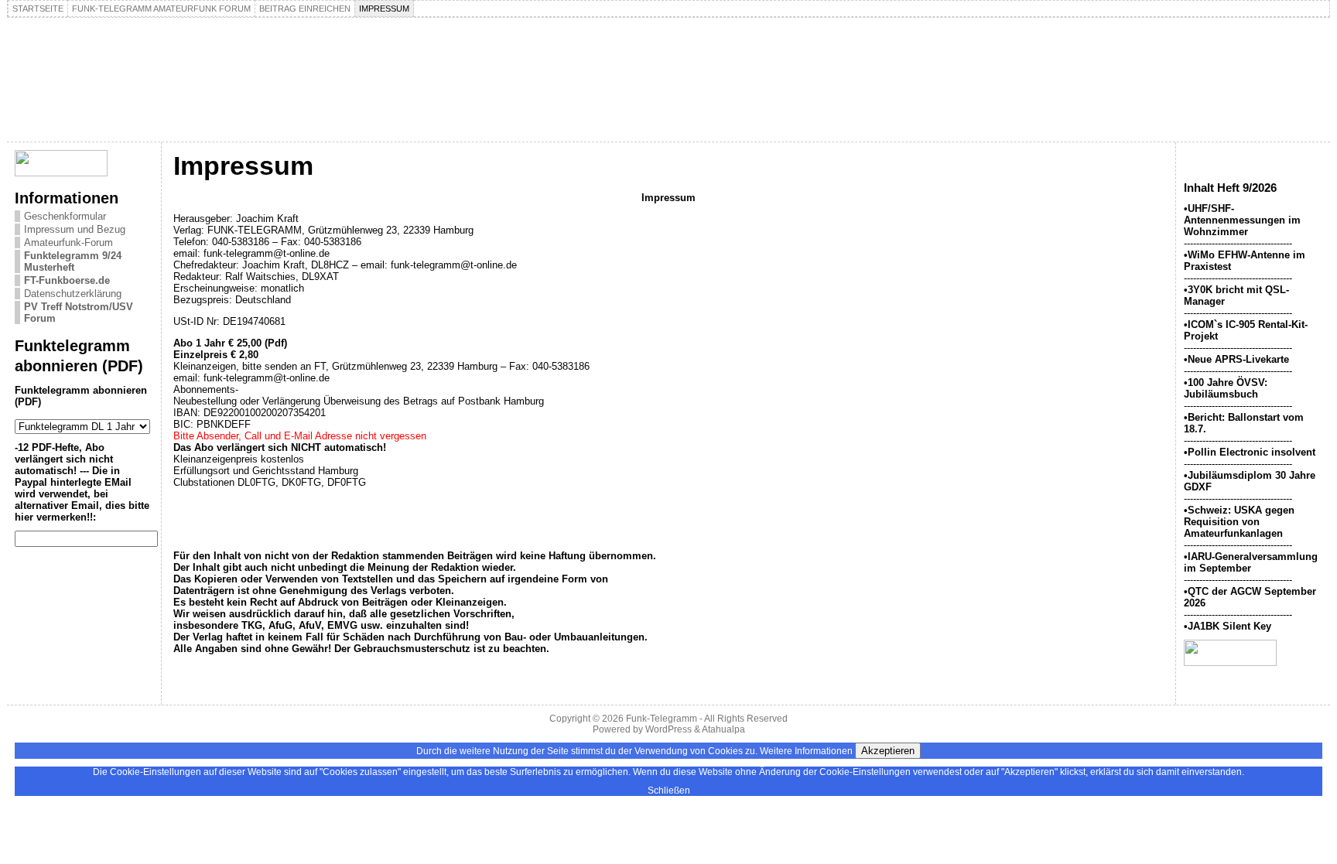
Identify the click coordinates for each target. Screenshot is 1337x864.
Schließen (669, 790)
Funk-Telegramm (661, 718)
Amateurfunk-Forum (68, 242)
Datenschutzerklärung (72, 293)
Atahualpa (723, 729)
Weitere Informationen (806, 751)
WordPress (668, 729)
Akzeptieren (888, 750)
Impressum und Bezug (74, 229)
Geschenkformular (65, 216)
